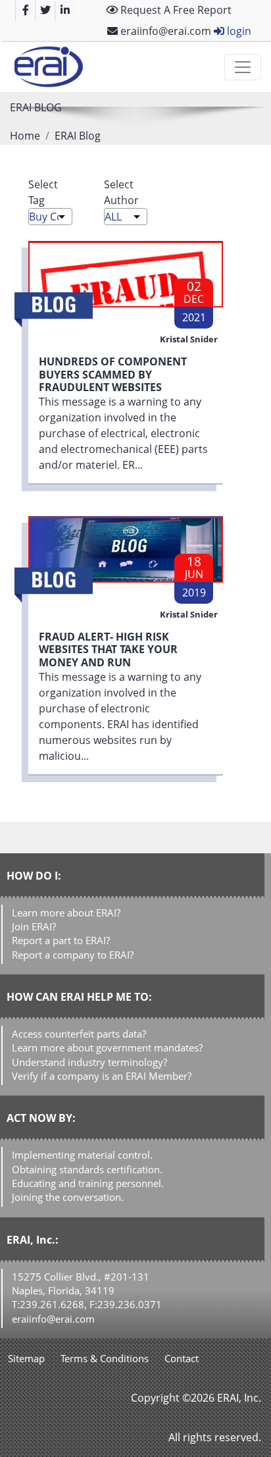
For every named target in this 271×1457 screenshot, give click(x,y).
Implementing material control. (82, 1154)
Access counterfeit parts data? (79, 1033)
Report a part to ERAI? (61, 940)
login (237, 31)
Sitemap (26, 1358)
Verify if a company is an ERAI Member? (101, 1075)
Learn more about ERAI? (66, 912)
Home (25, 135)
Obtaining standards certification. (87, 1169)
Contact (181, 1358)
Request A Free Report (175, 10)
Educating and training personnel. (88, 1183)
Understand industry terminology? (89, 1062)
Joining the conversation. (68, 1197)
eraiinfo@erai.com (164, 31)
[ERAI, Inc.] (48, 67)
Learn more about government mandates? (107, 1047)
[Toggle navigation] (242, 67)
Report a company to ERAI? (73, 954)
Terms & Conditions (105, 1358)
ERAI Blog (78, 135)
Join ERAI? (34, 926)
